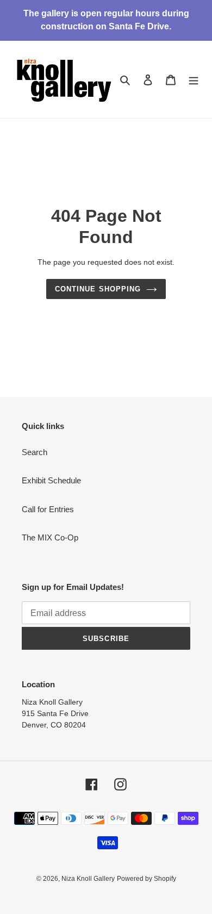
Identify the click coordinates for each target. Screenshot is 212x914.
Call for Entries (48, 509)
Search (34, 452)
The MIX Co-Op (50, 537)
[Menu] (193, 79)
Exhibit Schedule (51, 480)
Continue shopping (98, 289)
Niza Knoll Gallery (88, 878)
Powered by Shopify (146, 878)
